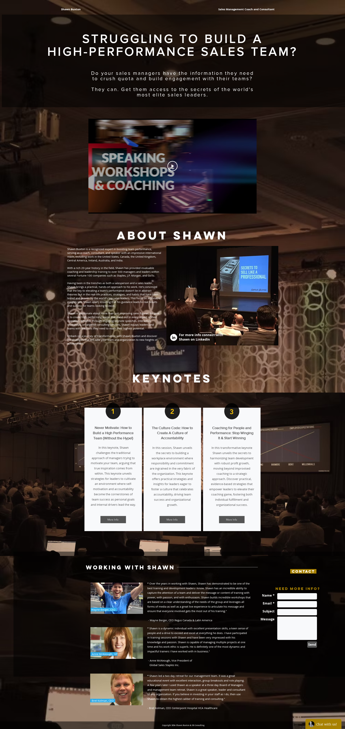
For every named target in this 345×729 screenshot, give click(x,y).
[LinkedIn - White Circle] (173, 337)
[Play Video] (172, 166)
